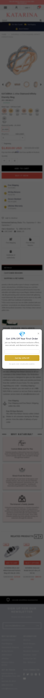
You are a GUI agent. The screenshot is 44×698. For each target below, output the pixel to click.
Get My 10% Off (22, 358)
